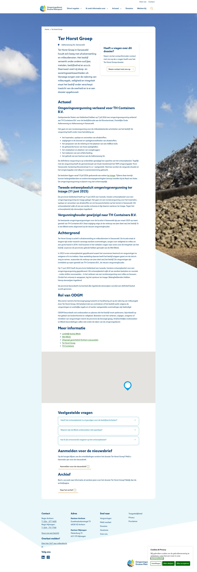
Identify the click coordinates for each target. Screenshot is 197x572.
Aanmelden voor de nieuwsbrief (73, 466)
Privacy (132, 517)
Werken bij (141, 8)
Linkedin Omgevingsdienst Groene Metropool (43, 557)
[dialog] (170, 557)
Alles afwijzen (168, 563)
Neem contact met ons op (119, 69)
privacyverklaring (157, 558)
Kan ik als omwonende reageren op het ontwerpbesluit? (84, 439)
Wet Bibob (66, 337)
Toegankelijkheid (135, 513)
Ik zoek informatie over (95, 8)
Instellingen (156, 563)
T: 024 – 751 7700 (49, 527)
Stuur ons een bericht (50, 533)
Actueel (115, 8)
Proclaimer (133, 521)
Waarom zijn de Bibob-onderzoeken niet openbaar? (82, 430)
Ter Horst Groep (68, 343)
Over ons (104, 534)
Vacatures (104, 530)
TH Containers (68, 346)
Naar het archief (66, 490)
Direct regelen (73, 8)
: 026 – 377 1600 (49, 521)
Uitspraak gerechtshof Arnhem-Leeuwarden (80, 340)
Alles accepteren (183, 563)
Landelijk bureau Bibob (71, 334)
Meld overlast (105, 522)
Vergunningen (105, 518)
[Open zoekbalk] (151, 8)
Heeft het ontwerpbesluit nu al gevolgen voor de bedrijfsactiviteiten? (89, 420)
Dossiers (129, 8)
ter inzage (111, 175)
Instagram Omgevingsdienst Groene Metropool (48, 557)
